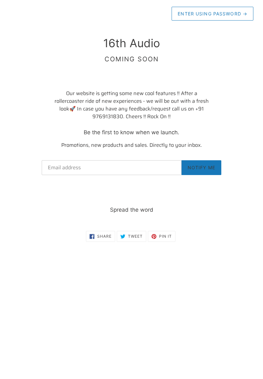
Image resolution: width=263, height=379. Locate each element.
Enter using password (212, 13)
